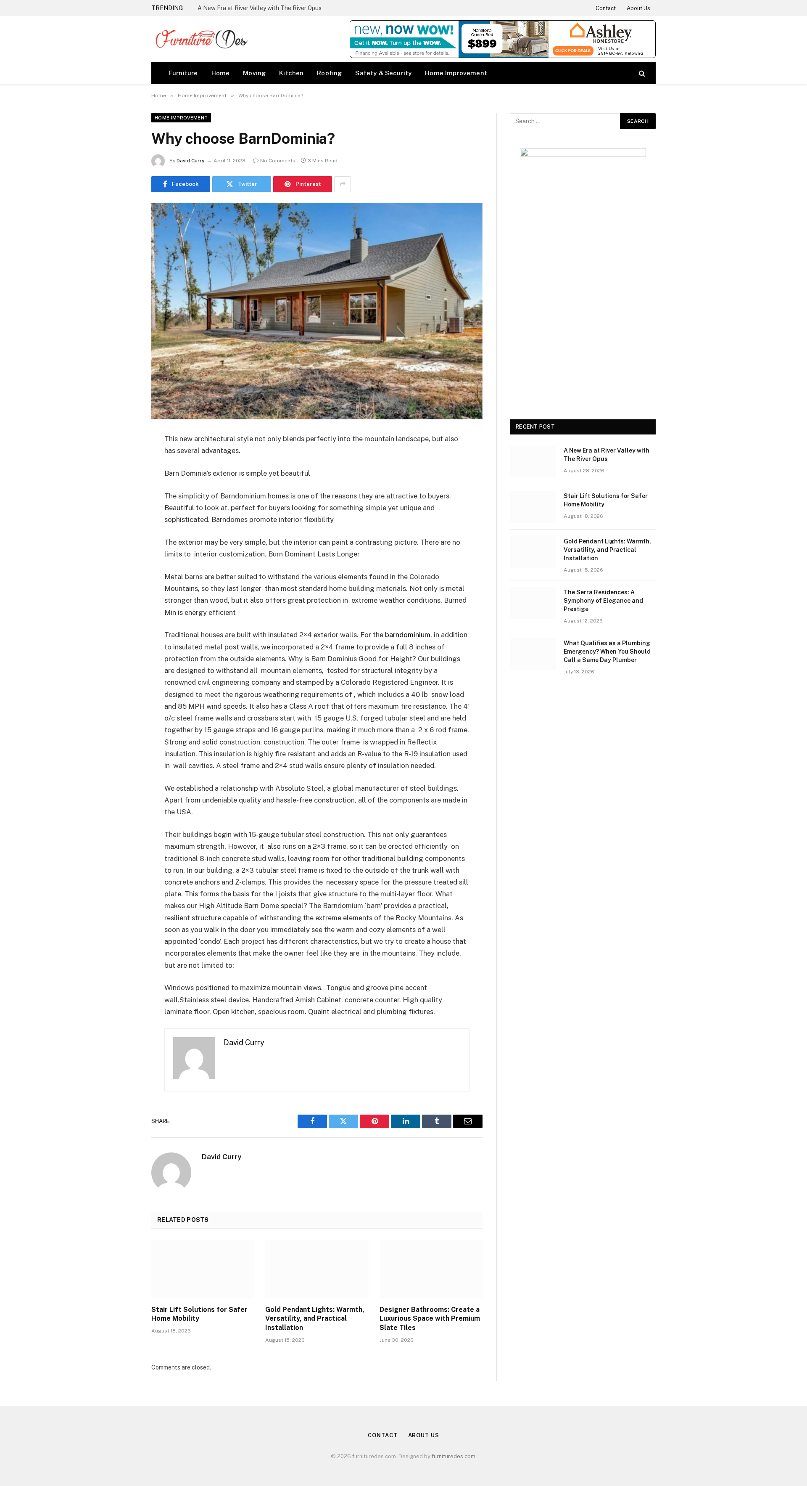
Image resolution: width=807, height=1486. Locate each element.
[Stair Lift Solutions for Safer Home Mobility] (202, 1269)
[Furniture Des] (201, 39)
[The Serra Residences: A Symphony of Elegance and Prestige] (533, 603)
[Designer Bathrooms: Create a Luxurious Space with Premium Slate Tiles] (431, 1269)
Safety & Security (383, 73)
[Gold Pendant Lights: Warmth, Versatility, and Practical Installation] (316, 1269)
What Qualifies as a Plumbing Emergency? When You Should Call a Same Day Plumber (607, 651)
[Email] (121, 546)
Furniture (183, 73)
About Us (638, 8)
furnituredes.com (453, 1456)
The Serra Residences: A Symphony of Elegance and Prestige (603, 600)
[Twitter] (121, 482)
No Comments (277, 161)
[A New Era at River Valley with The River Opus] (533, 461)
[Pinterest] (121, 525)
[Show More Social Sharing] (342, 184)
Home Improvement (456, 73)
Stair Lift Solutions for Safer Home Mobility (199, 1314)
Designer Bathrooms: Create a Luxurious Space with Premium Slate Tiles (430, 1319)
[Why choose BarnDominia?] (317, 311)
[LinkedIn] (121, 503)
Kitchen (291, 73)
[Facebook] (121, 460)
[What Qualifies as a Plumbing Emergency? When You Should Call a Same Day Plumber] (533, 654)
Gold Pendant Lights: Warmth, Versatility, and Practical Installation (314, 1319)
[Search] (641, 73)
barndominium (407, 634)
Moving (254, 73)
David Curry (191, 161)
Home (220, 73)
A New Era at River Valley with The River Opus (260, 8)
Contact (606, 8)
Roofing (329, 73)
